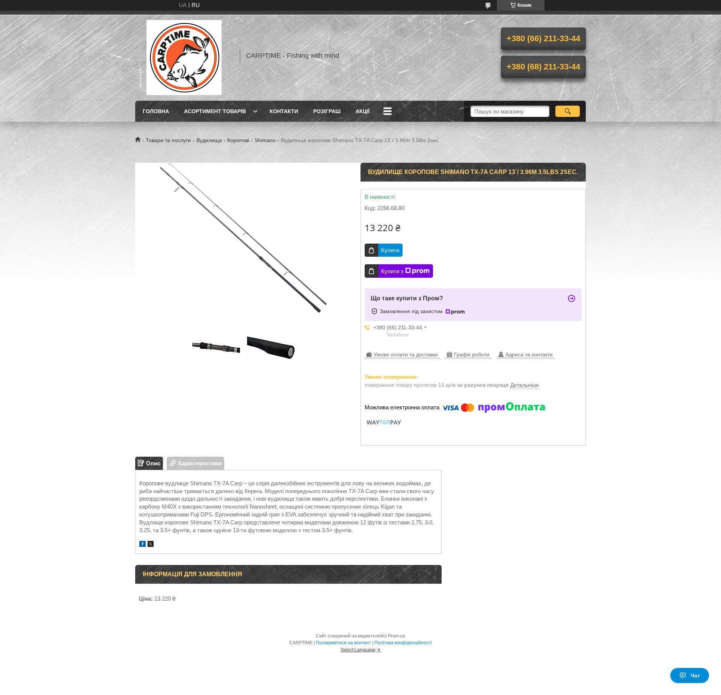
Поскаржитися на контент (343, 642)
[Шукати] (567, 111)
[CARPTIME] (184, 55)
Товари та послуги (168, 140)
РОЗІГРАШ (327, 111)
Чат (695, 675)
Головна (156, 111)
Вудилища (209, 140)
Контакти (284, 111)
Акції (363, 111)
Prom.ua (396, 636)
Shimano (265, 140)
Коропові (238, 140)
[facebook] (142, 545)
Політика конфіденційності (403, 642)
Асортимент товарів (215, 111)
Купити (390, 250)
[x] (151, 545)
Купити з (392, 271)
